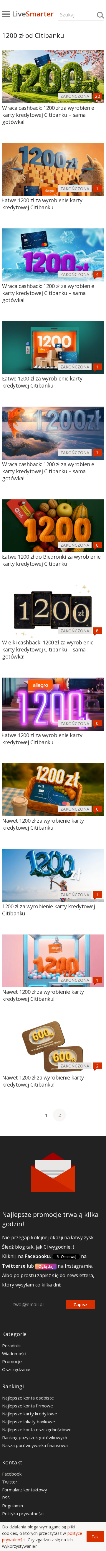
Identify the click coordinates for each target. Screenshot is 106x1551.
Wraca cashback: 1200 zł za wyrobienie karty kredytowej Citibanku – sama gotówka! (48, 114)
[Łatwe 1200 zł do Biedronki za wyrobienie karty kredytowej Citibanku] (53, 526)
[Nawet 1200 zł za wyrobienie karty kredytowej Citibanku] (53, 789)
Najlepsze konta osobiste (28, 1398)
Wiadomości (14, 1353)
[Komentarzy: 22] (97, 96)
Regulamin (12, 1505)
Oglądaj (46, 1266)
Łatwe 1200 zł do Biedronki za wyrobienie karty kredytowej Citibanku (51, 560)
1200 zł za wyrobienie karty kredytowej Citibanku (48, 910)
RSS (6, 1498)
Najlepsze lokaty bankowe (28, 1421)
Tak (95, 1537)
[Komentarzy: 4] (97, 274)
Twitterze (14, 1266)
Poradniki (11, 1345)
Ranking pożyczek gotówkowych (34, 1437)
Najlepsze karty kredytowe (29, 1414)
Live (33, 13)
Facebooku (37, 1256)
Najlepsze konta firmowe (27, 1406)
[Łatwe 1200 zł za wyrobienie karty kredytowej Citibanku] (53, 169)
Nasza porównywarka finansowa (35, 1445)
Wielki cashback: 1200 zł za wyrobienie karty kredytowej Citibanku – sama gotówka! (47, 649)
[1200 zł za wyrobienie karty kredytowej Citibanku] (53, 875)
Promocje (12, 1361)
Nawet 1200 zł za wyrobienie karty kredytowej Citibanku (43, 824)
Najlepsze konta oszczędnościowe (37, 1429)
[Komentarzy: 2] (97, 1065)
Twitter (9, 1482)
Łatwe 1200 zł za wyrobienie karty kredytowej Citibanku (42, 204)
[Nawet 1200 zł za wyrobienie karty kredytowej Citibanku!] (53, 961)
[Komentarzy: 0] (97, 545)
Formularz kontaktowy (24, 1490)
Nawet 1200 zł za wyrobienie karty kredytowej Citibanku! (43, 995)
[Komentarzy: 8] (97, 630)
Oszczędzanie (16, 1369)
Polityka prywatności (23, 1513)
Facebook (11, 1474)
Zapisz (80, 1304)
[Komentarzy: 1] (97, 188)
